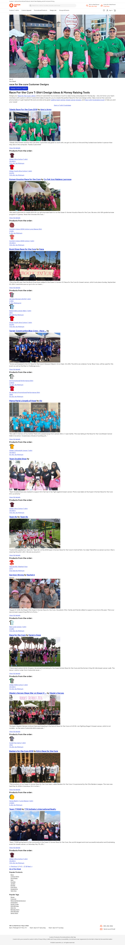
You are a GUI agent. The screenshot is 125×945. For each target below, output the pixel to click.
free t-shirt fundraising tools (94, 100)
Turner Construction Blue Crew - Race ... (27, 331)
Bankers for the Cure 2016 (21, 751)
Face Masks (14, 878)
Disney (13, 897)
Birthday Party (15, 909)
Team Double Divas (18, 459)
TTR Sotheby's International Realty (40, 809)
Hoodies (13, 882)
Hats (12, 880)
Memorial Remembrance (18, 901)
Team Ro (13, 517)
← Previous (13, 866)
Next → (30, 866)
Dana (41, 249)
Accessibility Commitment (68, 939)
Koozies (13, 885)
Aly (40, 401)
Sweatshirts (14, 889)
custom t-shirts (33, 939)
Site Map (73, 937)
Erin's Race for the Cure (47, 751)
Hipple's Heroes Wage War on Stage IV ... (28, 693)
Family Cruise (15, 904)
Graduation (14, 902)
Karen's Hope (35, 635)
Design (19, 88)
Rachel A (31, 575)
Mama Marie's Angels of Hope (22, 401)
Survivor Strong (16, 575)
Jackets (13, 883)
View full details (14, 148)
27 (24, 866)
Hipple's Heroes (57, 693)
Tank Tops (13, 891)
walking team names (58, 100)
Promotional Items (65, 937)
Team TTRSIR (15, 809)
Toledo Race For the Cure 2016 (23, 109)
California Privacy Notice (54, 939)
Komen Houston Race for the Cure (25, 179)
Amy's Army (45, 109)
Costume (13, 899)
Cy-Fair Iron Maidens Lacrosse (57, 179)
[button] (109, 6)
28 (26, 866)
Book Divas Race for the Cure (22, 249)
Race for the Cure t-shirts (26, 96)
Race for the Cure (17, 635)
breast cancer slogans (73, 100)
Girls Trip (13, 908)
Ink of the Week (15, 869)
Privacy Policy (42, 939)
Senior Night (14, 913)
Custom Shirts (15, 876)
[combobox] (52, 5)
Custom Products (54, 937)
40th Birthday (15, 911)
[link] (14, 5)
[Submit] (30, 5)
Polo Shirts (14, 887)
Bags (12, 875)
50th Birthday (15, 906)
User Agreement (81, 939)
